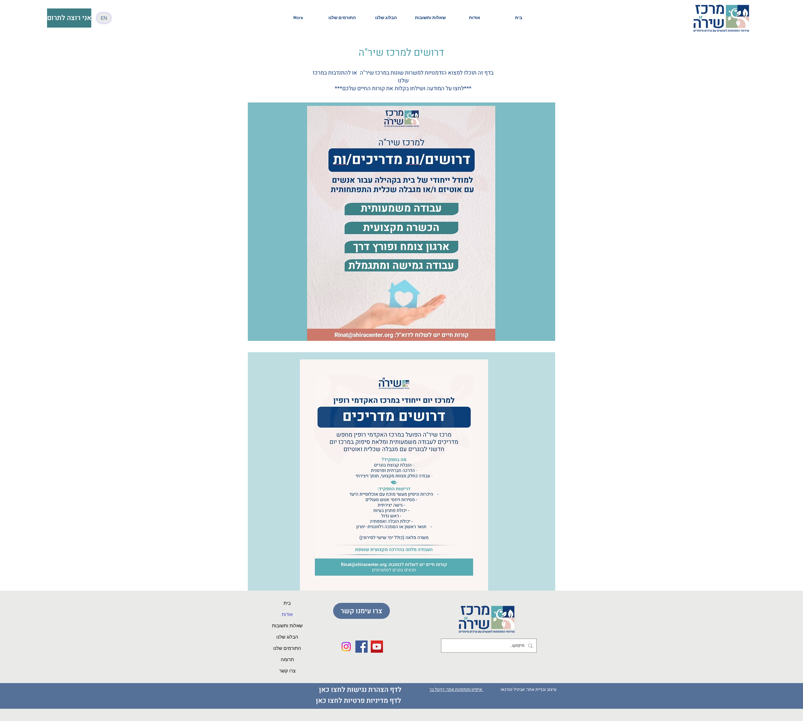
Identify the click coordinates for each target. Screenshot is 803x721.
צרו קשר (287, 671)
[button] (474, 18)
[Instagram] (346, 646)
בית (287, 603)
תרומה (287, 660)
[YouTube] (377, 646)
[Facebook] (361, 646)
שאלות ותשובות (287, 626)
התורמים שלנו (287, 648)
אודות (287, 615)
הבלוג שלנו (287, 637)
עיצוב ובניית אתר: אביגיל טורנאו (529, 689)
